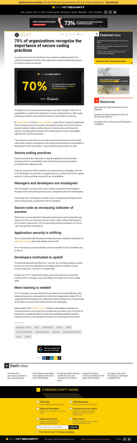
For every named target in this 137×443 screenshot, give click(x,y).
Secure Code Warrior (44, 122)
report (68, 327)
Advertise (107, 439)
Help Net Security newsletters (31, 2)
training (27, 337)
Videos (43, 12)
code (37, 327)
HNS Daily (44, 402)
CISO (35, 12)
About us (100, 439)
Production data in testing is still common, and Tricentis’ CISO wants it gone (111, 52)
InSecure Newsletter (49, 408)
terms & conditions (67, 432)
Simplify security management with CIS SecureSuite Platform (111, 115)
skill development (42, 332)
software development (71, 332)
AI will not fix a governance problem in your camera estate (17, 375)
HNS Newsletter (80, 402)
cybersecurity (47, 327)
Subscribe (73, 427)
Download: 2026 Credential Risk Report (111, 61)
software (56, 332)
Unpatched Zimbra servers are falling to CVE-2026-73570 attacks (93, 375)
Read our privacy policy (88, 439)
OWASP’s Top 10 (39, 308)
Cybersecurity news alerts (85, 408)
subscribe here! (112, 2)
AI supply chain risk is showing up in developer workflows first (118, 375)
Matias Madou (23, 122)
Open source (79, 419)
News (23, 12)
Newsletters (98, 12)
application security (22, 241)
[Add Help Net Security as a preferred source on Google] (82, 34)
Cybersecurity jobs (48, 419)
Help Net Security (25, 34)
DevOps (59, 327)
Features (29, 12)
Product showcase (53, 12)
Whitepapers (82, 12)
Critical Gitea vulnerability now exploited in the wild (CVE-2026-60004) (43, 375)
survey (18, 337)
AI (38, 12)
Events (90, 12)
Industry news (65, 12)
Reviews (74, 12)
